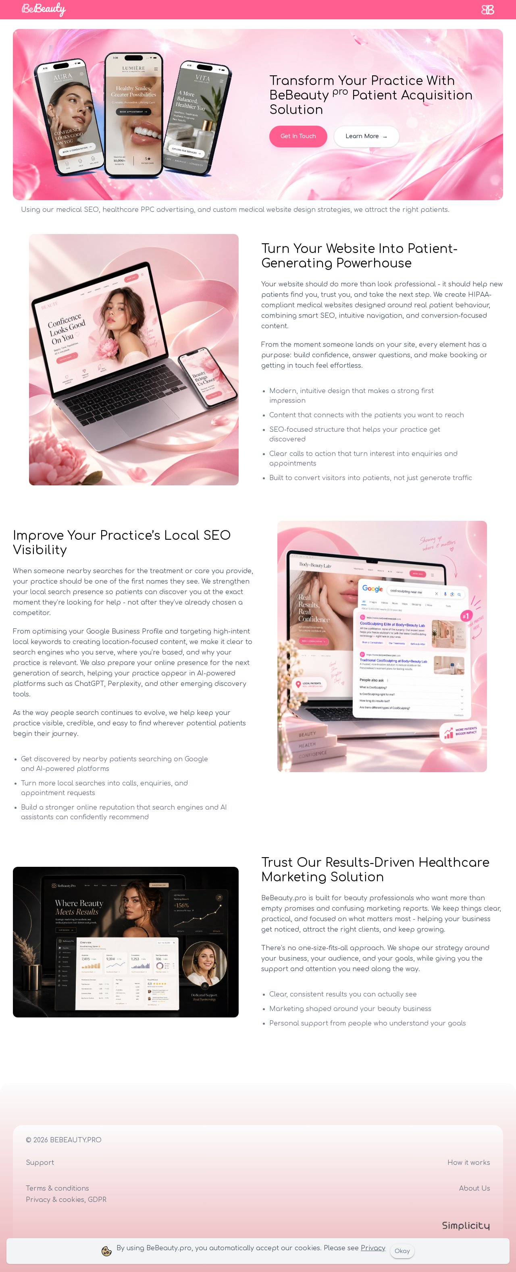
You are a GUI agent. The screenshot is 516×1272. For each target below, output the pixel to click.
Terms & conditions (57, 1188)
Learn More (366, 136)
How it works (468, 1162)
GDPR (97, 1200)
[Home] (44, 9)
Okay (402, 1251)
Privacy (373, 1248)
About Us (474, 1188)
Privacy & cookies (55, 1200)
